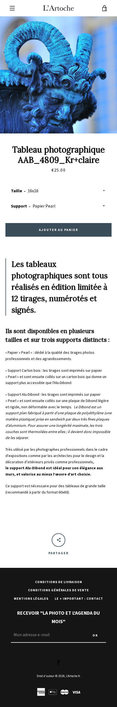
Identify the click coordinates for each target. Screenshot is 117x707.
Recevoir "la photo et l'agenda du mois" (58, 617)
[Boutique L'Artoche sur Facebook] (58, 662)
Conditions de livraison (58, 582)
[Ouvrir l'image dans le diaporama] (58, 74)
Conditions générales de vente (58, 590)
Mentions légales (31, 598)
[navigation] (12, 8)
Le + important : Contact (79, 598)
